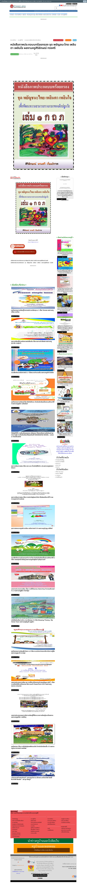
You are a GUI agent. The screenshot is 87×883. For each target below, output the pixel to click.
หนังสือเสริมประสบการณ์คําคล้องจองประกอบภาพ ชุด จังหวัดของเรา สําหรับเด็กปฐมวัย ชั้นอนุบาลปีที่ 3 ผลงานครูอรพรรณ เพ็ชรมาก (65, 347)
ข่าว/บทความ (68, 40)
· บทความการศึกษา (65, 820)
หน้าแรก (75, 40)
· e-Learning (14, 822)
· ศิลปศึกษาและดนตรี (34, 831)
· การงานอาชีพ (33, 833)
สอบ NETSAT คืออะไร (60, 461)
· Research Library (16, 833)
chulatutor (58, 475)
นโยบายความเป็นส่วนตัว (46, 1)
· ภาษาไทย (32, 826)
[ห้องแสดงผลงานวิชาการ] (47, 14)
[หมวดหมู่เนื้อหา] (39, 14)
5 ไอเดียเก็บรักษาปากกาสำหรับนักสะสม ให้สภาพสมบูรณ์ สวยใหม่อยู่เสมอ (65, 367)
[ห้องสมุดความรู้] (31, 14)
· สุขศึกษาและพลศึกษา (35, 828)
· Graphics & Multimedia (17, 824)
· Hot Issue (14, 831)
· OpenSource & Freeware (18, 826)
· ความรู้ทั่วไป (33, 819)
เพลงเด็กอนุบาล (59, 477)
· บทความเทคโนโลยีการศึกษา (18, 820)
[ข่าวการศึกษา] (18, 14)
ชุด (25, 262)
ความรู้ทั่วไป (20, 40)
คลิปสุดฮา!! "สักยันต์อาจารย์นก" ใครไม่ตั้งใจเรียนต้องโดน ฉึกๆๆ (65, 434)
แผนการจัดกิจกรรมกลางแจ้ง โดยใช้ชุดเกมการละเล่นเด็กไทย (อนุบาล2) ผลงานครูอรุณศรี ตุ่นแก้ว (64, 309)
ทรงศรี (51, 262)
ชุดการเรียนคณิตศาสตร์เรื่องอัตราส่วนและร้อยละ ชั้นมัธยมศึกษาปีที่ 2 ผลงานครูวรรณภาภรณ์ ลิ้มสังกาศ (65, 271)
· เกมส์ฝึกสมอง (50, 830)
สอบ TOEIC (58, 465)
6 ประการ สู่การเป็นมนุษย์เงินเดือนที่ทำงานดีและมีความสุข (65, 401)
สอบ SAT (58, 467)
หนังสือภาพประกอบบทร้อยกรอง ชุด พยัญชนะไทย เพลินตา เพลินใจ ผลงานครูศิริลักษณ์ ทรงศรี (29, 260)
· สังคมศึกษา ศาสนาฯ (34, 829)
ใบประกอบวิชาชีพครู (60, 459)
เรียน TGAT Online (59, 471)
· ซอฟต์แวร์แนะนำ (15, 828)
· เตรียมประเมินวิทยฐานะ (66, 828)
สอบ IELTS (58, 463)
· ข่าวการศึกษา (50, 819)
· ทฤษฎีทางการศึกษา (65, 819)
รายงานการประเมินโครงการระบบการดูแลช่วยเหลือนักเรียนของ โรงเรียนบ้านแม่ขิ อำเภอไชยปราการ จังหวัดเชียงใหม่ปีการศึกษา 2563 (65, 194)
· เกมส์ (48, 828)
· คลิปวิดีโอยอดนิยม (51, 824)
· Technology (15, 819)
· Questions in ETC (16, 835)
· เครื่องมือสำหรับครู (65, 832)
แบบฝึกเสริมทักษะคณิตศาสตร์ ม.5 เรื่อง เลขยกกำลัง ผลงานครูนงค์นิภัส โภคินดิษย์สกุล (65, 253)
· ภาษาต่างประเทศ (34, 824)
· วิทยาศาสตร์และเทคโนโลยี (35, 822)
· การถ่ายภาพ (14, 829)
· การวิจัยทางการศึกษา (65, 822)
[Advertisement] (43, 28)
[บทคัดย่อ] (54, 14)
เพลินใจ (38, 262)
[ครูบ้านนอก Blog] (24, 14)
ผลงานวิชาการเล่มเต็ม (58, 40)
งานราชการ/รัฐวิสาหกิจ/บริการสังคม (33, 40)
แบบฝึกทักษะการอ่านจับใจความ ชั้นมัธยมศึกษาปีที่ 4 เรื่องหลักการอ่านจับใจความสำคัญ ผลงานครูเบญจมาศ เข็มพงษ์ (65, 290)
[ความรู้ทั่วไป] (64, 14)
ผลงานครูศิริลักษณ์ (45, 262)
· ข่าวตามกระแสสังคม (51, 820)
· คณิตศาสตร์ (33, 820)
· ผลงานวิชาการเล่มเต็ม (66, 830)
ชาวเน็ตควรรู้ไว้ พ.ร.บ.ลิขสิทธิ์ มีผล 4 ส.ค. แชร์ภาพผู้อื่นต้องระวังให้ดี (64, 417)
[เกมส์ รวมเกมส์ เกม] (59, 14)
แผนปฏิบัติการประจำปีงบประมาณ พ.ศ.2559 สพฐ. (65, 384)
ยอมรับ (85, 1)
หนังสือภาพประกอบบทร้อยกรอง (17, 262)
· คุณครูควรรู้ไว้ (64, 826)
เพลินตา (34, 262)
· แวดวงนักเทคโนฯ (16, 836)
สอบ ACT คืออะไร (59, 473)
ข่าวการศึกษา (13, 40)
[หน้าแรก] (11, 14)
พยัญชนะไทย (29, 262)
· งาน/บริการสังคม (51, 822)
